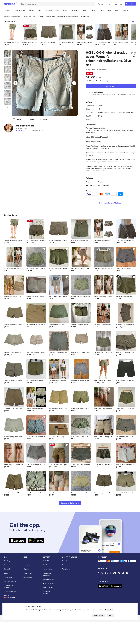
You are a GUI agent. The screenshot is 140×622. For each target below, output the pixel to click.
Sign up (100, 4)
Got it (110, 615)
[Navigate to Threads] (123, 573)
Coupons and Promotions (8, 586)
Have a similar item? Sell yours (110, 203)
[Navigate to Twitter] (102, 573)
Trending (7, 561)
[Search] (92, 4)
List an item (130, 4)
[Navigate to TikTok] (110, 573)
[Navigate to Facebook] (98, 573)
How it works (8, 577)
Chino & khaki (31, 16)
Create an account (10, 591)
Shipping (26, 569)
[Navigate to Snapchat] (127, 573)
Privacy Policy (109, 610)
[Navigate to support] (100, 561)
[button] (116, 4)
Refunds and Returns (47, 592)
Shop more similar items (70, 503)
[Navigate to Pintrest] (119, 573)
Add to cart (110, 86)
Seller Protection (48, 587)
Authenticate (27, 577)
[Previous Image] (15, 83)
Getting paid (27, 573)
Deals (6, 573)
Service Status (47, 569)
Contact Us (46, 561)
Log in (108, 4)
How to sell (26, 561)
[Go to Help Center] (94, 105)
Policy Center (66, 569)
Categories (7, 569)
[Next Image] (74, 83)
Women (17, 16)
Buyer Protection (48, 583)
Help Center (47, 565)
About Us (65, 561)
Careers (64, 565)
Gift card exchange (10, 581)
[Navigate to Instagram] (106, 573)
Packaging (26, 565)
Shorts (24, 16)
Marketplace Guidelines (47, 574)
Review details (98, 615)
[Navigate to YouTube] (115, 573)
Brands (6, 565)
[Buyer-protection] (107, 81)
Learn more (131, 94)
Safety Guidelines (48, 579)
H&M (12, 16)
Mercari (6, 16)
